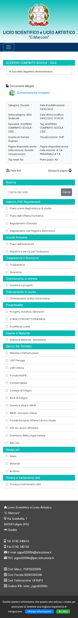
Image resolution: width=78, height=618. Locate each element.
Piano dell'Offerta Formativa (26, 215)
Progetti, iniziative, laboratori (27, 311)
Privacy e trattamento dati (25, 484)
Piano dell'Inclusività (22, 244)
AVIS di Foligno (19, 397)
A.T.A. (59, 150)
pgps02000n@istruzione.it (34, 552)
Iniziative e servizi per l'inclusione (29, 251)
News (13, 456)
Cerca (66, 192)
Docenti (24, 105)
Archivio (15, 471)
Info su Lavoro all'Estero (24, 427)
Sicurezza (15, 272)
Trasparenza (17, 264)
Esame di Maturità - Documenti (28, 339)
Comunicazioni (16, 154)
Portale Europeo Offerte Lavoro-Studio (33, 420)
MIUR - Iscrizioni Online (23, 413)
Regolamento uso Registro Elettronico (32, 230)
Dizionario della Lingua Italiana (27, 435)
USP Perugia (17, 360)
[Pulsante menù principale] (8, 47)
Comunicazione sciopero (33, 93)
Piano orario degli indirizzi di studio (31, 208)
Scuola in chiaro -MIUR (23, 405)
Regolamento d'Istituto (23, 223)
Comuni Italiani (18, 382)
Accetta (63, 611)
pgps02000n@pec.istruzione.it (34, 558)
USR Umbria (17, 367)
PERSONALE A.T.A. (50, 154)
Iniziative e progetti (21, 285)
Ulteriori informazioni (39, 611)
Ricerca (11, 182)
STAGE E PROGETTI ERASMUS (27, 319)
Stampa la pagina (57, 170)
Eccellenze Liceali (20, 326)
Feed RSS (16, 170)
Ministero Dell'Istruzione (24, 353)
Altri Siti (14, 442)
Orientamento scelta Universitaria (30, 298)
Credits (12, 530)
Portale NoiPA (18, 375)
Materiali (15, 463)
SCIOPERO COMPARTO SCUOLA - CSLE (20, 128)
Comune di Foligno (21, 390)
